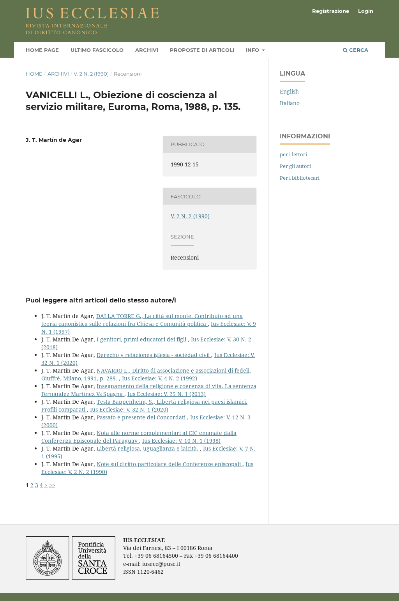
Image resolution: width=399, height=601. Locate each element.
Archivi (146, 50)
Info (253, 50)
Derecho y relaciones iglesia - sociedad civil (154, 355)
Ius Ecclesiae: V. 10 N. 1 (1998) (181, 440)
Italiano (290, 103)
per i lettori (293, 154)
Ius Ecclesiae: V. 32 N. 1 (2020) (129, 409)
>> (52, 485)
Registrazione (330, 11)
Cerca (358, 50)
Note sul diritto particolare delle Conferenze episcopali (169, 464)
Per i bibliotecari (300, 177)
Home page (42, 50)
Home (34, 74)
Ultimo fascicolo (97, 50)
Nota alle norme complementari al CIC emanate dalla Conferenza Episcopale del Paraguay (139, 436)
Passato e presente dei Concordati (142, 417)
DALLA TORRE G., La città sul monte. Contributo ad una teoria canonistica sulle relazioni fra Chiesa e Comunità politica (142, 319)
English (289, 91)
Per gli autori (295, 166)
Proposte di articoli (202, 50)
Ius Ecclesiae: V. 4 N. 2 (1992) (159, 378)
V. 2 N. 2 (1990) (91, 74)
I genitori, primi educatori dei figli (142, 339)
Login (365, 11)
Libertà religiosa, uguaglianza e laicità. (148, 448)
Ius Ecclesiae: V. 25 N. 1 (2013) (166, 394)
